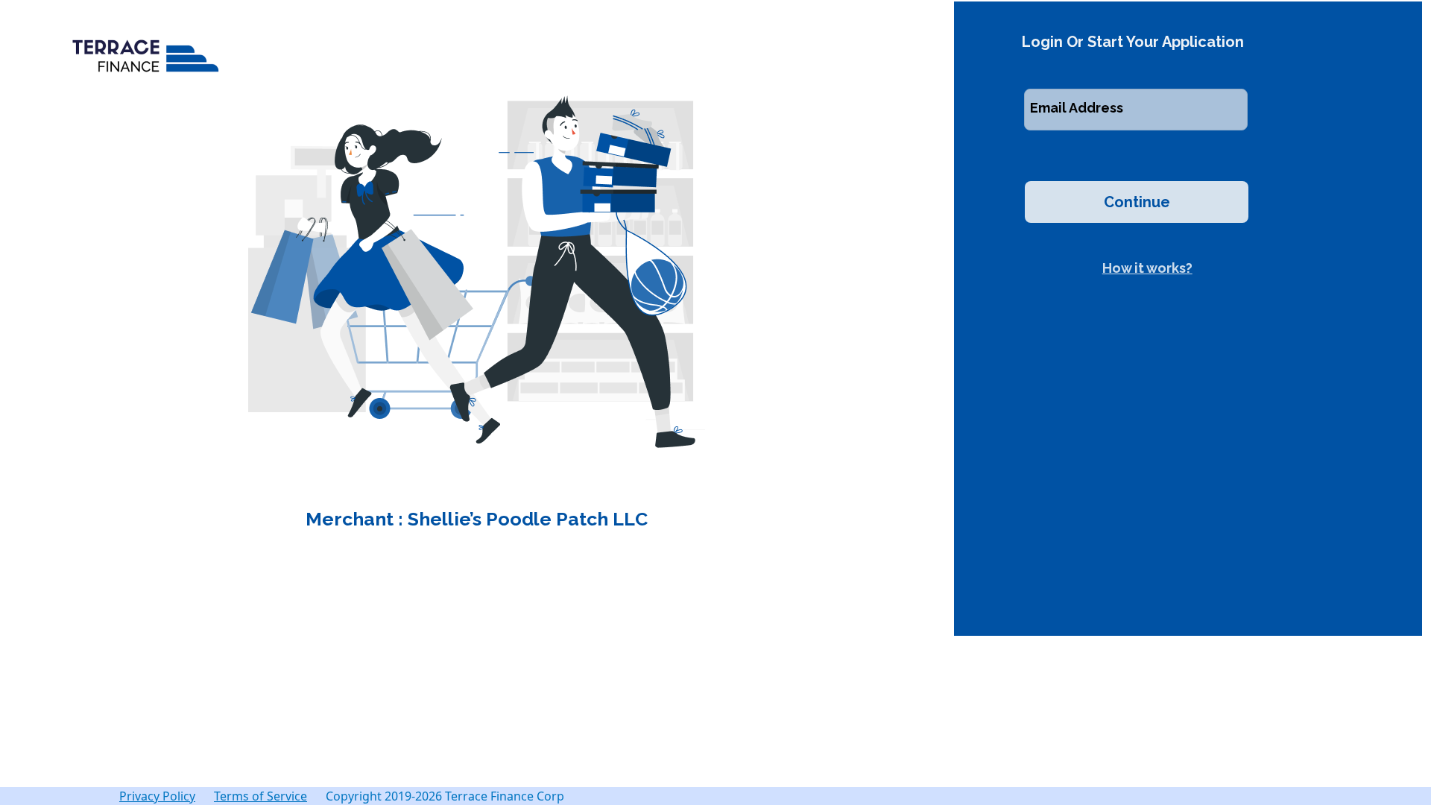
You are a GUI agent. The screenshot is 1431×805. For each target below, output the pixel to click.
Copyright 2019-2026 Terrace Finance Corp (445, 796)
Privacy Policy (157, 796)
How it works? (1147, 268)
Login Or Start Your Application (1133, 42)
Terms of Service (260, 796)
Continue (1137, 202)
